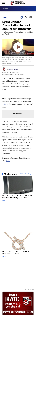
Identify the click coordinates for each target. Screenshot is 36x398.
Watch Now (30, 3)
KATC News (13, 69)
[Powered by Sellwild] (31, 290)
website (5, 104)
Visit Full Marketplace (27, 174)
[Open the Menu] (3, 2)
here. (8, 160)
